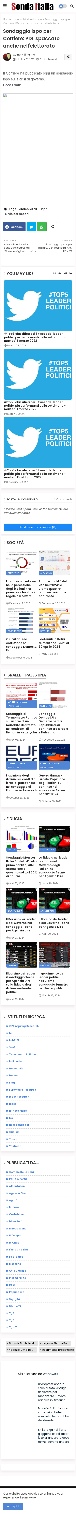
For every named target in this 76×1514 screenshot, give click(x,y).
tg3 (11, 1313)
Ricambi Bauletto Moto (23, 1343)
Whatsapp (42, 226)
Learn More (28, 1497)
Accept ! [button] (13, 1506)
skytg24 (14, 1299)
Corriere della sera (21, 1172)
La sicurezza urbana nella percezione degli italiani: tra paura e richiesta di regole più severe (21, 589)
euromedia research (22, 1089)
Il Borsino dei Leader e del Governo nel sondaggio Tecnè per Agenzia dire (21, 924)
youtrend (15, 1146)
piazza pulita (17, 1278)
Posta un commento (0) (38, 527)
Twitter (31, 226)
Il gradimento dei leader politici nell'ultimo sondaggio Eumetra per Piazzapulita (53, 981)
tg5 (11, 1320)
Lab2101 (14, 1040)
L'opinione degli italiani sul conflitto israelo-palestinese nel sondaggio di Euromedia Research (21, 783)
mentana (15, 1264)
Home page (11, 19)
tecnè (13, 1139)
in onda (14, 1242)
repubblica (16, 1292)
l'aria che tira (18, 1249)
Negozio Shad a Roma (56, 1343)
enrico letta (28, 209)
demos (13, 1075)
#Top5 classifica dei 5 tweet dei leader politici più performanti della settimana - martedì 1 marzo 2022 (35, 405)
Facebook (16, 227)
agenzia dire (17, 1193)
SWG (12, 1047)
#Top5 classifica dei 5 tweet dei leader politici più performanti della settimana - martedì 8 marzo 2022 (35, 337)
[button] (72, 6)
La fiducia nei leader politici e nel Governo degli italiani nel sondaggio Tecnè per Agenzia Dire (54, 867)
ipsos (12, 1104)
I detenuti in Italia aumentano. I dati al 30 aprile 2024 (54, 643)
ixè (11, 1118)
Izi (10, 1033)
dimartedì (15, 1221)
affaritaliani (17, 1186)
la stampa (16, 1256)
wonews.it (51, 1374)
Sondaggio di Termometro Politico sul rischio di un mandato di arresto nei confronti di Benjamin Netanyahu (21, 723)
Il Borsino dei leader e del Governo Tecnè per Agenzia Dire (54, 923)
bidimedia (15, 1061)
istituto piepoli (18, 1110)
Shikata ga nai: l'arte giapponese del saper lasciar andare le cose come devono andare (53, 1436)
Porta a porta (18, 1179)
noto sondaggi (19, 1125)
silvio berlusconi (31, 19)
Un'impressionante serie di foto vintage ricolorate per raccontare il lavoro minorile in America (52, 1392)
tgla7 (13, 1327)
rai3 (12, 1285)
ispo (44, 209)
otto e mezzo (17, 1271)
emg (12, 1082)
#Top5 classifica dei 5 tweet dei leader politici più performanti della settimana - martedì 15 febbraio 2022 (35, 474)
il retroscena (18, 1228)
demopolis (16, 1068)
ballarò (14, 1207)
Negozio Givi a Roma (22, 1350)
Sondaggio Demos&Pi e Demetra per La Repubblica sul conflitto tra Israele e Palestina (53, 723)
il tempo (14, 1235)
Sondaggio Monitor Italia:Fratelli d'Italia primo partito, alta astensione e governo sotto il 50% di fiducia (21, 867)
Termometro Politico (22, 1054)
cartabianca (17, 1214)
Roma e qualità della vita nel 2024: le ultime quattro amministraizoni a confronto (54, 589)
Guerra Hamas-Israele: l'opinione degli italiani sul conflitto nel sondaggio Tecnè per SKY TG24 (52, 785)
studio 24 (15, 1306)
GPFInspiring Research (24, 1026)
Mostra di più (62, 273)
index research (19, 1096)
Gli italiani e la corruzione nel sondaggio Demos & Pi (21, 644)
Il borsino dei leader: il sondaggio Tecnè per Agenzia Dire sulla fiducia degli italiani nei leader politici (21, 983)
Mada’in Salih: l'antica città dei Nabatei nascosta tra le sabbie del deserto (54, 1414)
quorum (14, 1132)
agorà (13, 1200)
